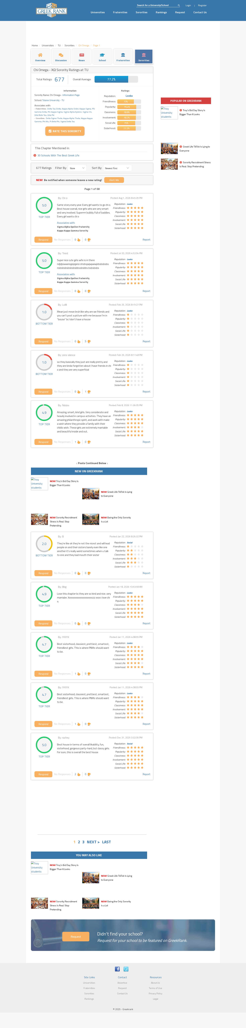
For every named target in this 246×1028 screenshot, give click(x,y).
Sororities (141, 12)
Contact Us (200, 12)
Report (146, 239)
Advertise (122, 982)
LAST (106, 842)
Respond (43, 240)
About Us (155, 982)
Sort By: (97, 168)
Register (202, 5)
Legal (155, 999)
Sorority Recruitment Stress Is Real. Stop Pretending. (63, 521)
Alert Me (114, 180)
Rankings (161, 12)
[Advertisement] (92, 806)
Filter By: (61, 168)
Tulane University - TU (53, 100)
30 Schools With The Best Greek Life (58, 155)
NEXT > (93, 842)
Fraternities (120, 12)
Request (180, 12)
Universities (98, 12)
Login (188, 5)
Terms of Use (155, 988)
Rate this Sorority (66, 131)
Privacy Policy (155, 993)
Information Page (71, 95)
